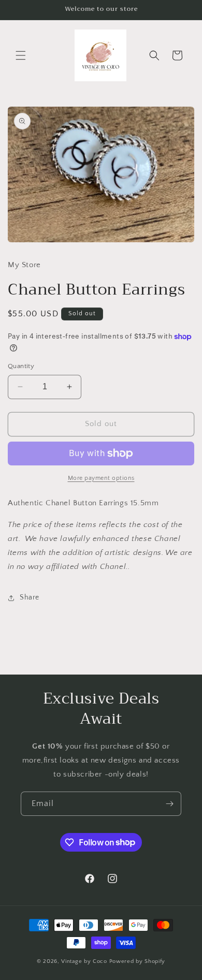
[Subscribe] (169, 804)
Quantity (21, 366)
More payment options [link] (101, 478)
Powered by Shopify (137, 961)
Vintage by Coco (85, 961)
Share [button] (29, 597)
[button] (20, 55)
